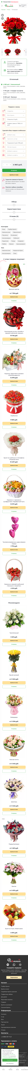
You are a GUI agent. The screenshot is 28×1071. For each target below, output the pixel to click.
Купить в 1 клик (14, 175)
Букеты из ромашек (6, 1005)
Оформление (17, 232)
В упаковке (14, 235)
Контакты (3, 1014)
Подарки (3, 1002)
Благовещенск (14, 1)
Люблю (4, 244)
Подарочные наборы (7, 994)
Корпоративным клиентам (8, 1027)
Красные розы (6, 232)
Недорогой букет (18, 250)
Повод (13, 241)
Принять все (10, 1060)
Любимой (16, 238)
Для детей (4, 997)
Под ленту (5, 235)
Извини (11, 244)
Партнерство (4, 1022)
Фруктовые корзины (6, 999)
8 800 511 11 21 (7, 1037)
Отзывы (3, 1030)
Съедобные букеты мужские (9, 991)
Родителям (5, 241)
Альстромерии (6, 238)
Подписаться (14, 977)
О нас (2, 1017)
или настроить (10, 1063)
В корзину (14, 170)
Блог (2, 1019)
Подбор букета (12, 229)
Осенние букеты (5, 1007)
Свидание (20, 241)
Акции (3, 1024)
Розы (3, 229)
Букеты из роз (5, 989)
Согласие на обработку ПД (8, 1057)
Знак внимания (20, 244)
